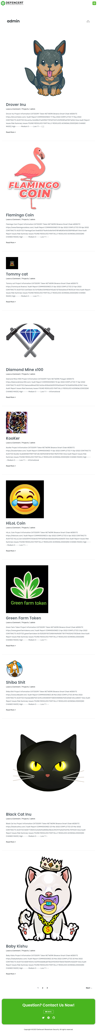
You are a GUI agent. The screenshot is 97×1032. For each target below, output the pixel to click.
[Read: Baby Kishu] (48, 899)
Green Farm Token (23, 618)
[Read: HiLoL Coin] (25, 499)
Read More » (11, 132)
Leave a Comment (13, 109)
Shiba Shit (15, 682)
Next (89, 988)
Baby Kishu (17, 946)
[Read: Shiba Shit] (14, 669)
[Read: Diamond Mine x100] (30, 340)
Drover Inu (16, 104)
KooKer (13, 438)
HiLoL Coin (15, 523)
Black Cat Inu (18, 814)
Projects (25, 109)
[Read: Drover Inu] (48, 68)
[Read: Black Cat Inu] (48, 767)
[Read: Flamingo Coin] (34, 178)
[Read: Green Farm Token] (27, 589)
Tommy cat (17, 274)
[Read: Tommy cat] (12, 263)
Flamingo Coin (20, 215)
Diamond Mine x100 (24, 369)
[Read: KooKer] (17, 422)
